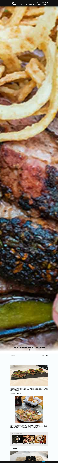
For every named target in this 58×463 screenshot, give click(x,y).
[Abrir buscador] (47, 4)
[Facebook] (37, 2)
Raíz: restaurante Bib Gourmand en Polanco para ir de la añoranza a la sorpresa (17, 444)
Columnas (40, 4)
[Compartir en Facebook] (46, 355)
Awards (44, 4)
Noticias (30, 4)
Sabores (22, 4)
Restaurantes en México (28, 351)
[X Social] (45, 2)
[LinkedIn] (40, 2)
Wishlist (34, 4)
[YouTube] (47, 2)
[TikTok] (43, 2)
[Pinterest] (42, 2)
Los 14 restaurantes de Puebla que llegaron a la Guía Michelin (40, 444)
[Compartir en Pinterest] (47, 355)
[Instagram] (39, 2)
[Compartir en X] (45, 355)
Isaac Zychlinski (30, 350)
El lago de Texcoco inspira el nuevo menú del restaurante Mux (28, 444)
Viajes (26, 4)
